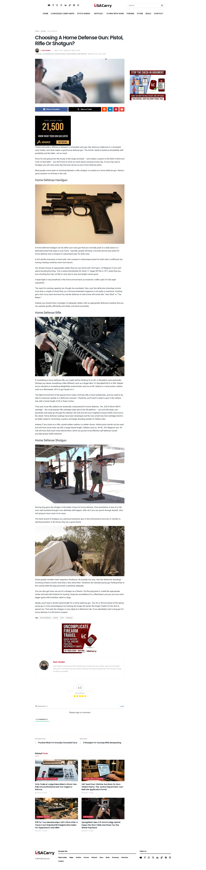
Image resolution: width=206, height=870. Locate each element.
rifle (62, 618)
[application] (79, 551)
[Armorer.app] (53, 130)
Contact (158, 13)
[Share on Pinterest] (116, 109)
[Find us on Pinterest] (74, 5)
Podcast (94, 857)
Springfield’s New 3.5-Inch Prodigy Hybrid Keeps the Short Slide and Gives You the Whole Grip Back (101, 825)
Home (45, 13)
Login (121, 706)
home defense (45, 618)
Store (101, 857)
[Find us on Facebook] (53, 5)
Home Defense (52, 31)
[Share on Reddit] (104, 109)
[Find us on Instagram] (57, 5)
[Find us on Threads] (78, 5)
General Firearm (60, 54)
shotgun (69, 618)
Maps (71, 857)
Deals (108, 857)
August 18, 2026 (41, 793)
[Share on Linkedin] (110, 109)
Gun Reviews (88, 817)
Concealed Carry (48, 54)
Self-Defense (82, 54)
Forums (86, 857)
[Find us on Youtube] (49, 5)
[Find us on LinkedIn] (66, 5)
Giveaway (115, 857)
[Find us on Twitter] (61, 5)
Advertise (124, 857)
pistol (56, 618)
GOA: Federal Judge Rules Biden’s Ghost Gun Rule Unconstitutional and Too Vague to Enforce (56, 787)
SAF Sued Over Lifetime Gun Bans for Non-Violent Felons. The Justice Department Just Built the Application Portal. (102, 787)
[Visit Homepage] (103, 5)
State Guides (62, 857)
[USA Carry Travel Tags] (80, 638)
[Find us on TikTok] (70, 5)
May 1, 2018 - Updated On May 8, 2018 (67, 50)
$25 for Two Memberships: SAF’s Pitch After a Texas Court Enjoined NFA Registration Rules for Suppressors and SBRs (56, 825)
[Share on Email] (121, 109)
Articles (43, 31)
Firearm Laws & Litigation (47, 779)
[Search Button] (162, 5)
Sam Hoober (46, 50)
